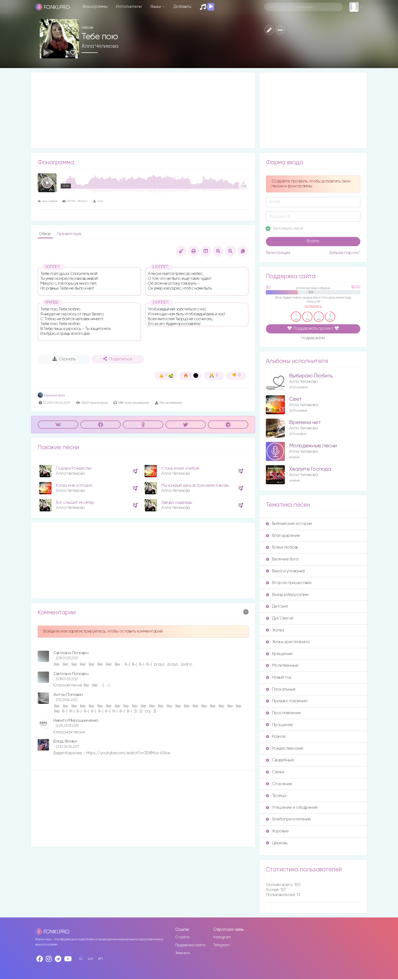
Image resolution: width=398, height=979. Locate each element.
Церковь (280, 843)
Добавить (182, 7)
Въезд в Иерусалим (290, 595)
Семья (278, 772)
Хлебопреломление (291, 819)
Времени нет (305, 422)
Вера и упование (288, 571)
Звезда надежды (176, 502)
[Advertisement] (143, 110)
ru (81, 958)
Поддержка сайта (190, 945)
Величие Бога (285, 559)
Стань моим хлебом (180, 468)
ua (90, 958)
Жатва (278, 630)
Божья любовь (285, 547)
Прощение (282, 725)
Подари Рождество (74, 468)
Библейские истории (292, 524)
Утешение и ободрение (295, 807)
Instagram (222, 937)
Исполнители (129, 7)
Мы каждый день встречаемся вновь (195, 485)
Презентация (69, 234)
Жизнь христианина (291, 642)
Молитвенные (285, 665)
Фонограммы (95, 7)
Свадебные (283, 760)
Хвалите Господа (310, 469)
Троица (279, 796)
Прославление (286, 713)
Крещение (282, 654)
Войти (313, 241)
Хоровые (280, 831)
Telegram (221, 945)
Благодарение (286, 536)
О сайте (182, 937)
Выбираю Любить (311, 376)
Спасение (282, 784)
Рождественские (288, 748)
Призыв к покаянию (290, 701)
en (100, 958)
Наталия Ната (54, 395)
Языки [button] (156, 7)
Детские (280, 606)
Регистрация (278, 253)
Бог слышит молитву (75, 502)
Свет (295, 399)
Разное (279, 736)
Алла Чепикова (99, 46)
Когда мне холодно (74, 485)
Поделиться (120, 359)
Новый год (281, 677)
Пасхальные (284, 689)
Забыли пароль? (344, 253)
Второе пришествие (292, 583)
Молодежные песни (313, 446)
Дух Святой (282, 618)
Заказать (182, 953)
